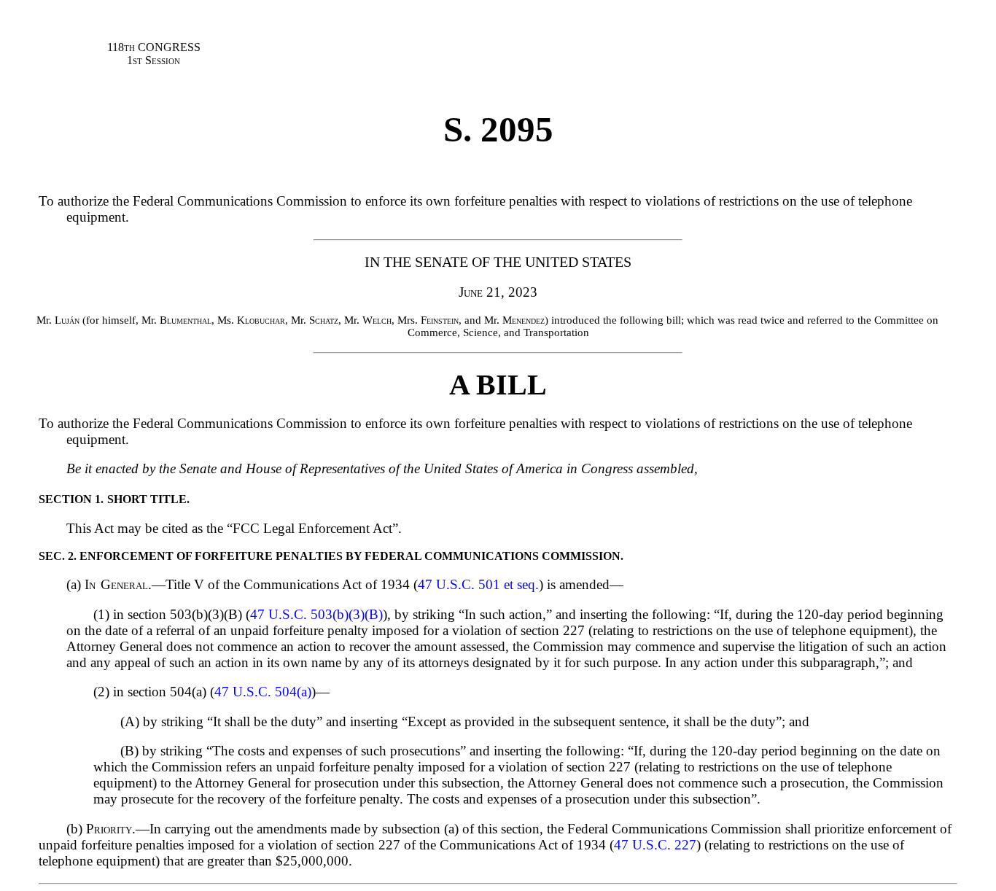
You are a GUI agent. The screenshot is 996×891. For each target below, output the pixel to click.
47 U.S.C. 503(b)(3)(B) (316, 614)
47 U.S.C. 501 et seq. (478, 584)
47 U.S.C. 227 (655, 844)
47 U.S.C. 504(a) (262, 691)
